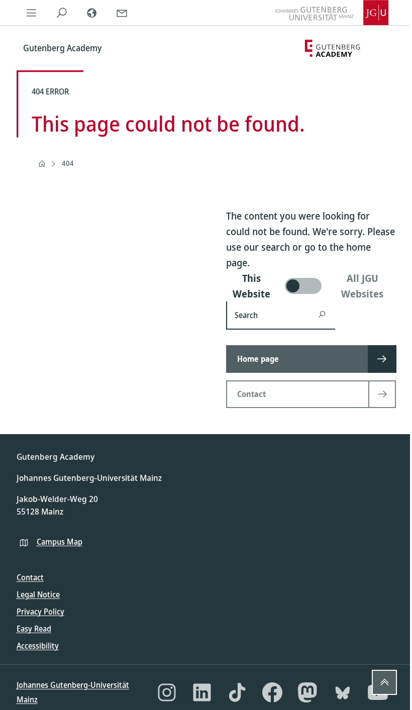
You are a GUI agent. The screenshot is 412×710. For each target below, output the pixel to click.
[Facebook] (272, 692)
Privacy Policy (40, 611)
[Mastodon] (307, 692)
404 (68, 163)
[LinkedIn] (202, 692)
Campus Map (59, 541)
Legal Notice (38, 594)
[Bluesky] (343, 692)
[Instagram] (167, 692)
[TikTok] (237, 692)
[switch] (311, 285)
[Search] (62, 12)
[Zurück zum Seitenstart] (384, 682)
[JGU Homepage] (331, 12)
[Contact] (122, 12)
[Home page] (42, 164)
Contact (30, 577)
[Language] (92, 12)
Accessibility (38, 645)
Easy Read (34, 628)
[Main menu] (32, 12)
